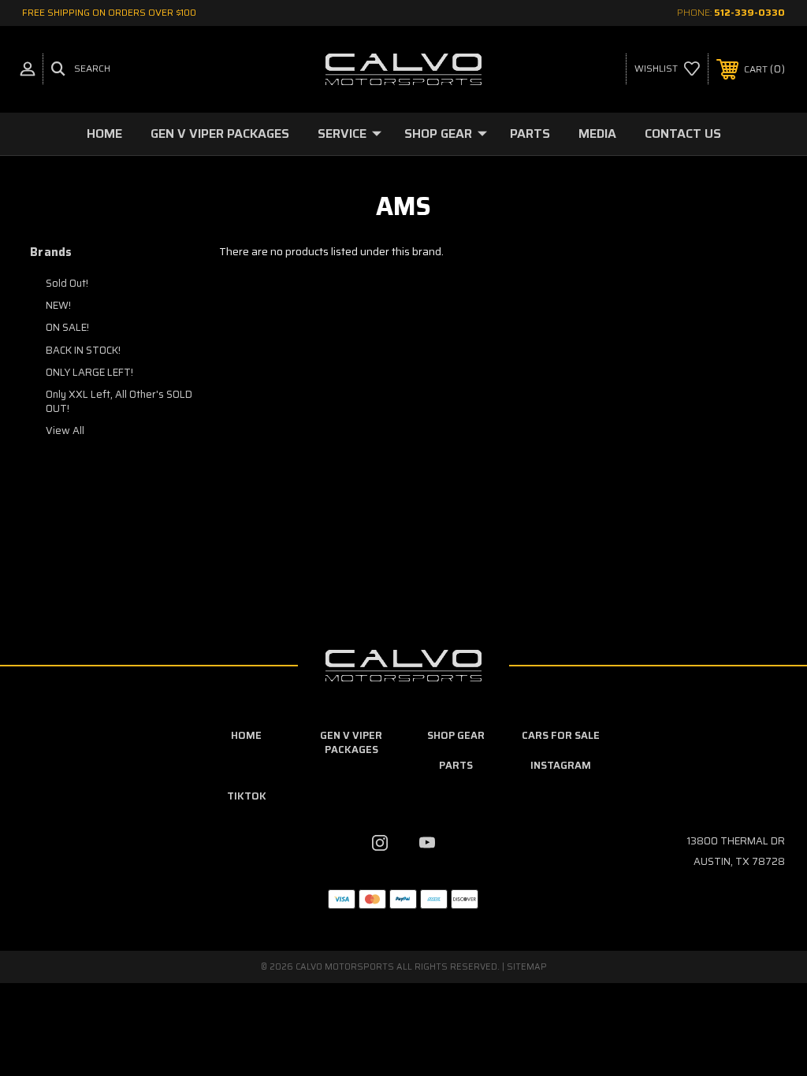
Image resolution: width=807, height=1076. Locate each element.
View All (65, 430)
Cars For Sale (561, 735)
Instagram (560, 765)
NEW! (58, 305)
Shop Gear (438, 133)
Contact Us (683, 133)
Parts (530, 133)
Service (342, 133)
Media (597, 133)
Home (104, 133)
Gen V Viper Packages (220, 133)
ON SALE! (67, 327)
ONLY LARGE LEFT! (89, 372)
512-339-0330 (749, 12)
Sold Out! (67, 283)
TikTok (246, 796)
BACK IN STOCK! (83, 350)
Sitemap (527, 967)
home (246, 735)
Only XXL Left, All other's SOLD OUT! (119, 401)
